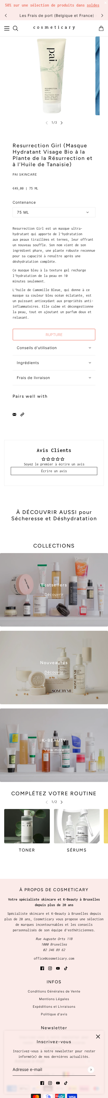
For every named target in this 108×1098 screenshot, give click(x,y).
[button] (22, 414)
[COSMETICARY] (54, 28)
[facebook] (42, 1083)
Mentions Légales (54, 999)
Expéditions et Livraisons (54, 1006)
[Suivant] (102, 15)
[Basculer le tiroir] (6, 28)
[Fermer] (98, 1036)
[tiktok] (66, 1083)
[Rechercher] (15, 28)
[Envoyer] (90, 1069)
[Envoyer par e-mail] (14, 414)
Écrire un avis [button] (54, 471)
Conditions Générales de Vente (54, 991)
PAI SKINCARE (25, 174)
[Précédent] (5, 15)
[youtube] (58, 1083)
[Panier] (101, 28)
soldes (93, 5)
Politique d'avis (54, 1014)
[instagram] (50, 1083)
